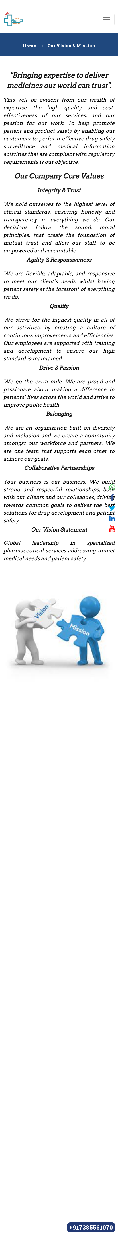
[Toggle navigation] (107, 19)
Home (29, 46)
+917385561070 (91, 1227)
